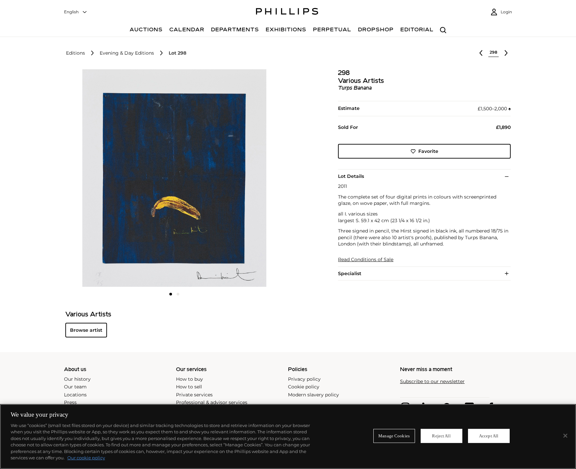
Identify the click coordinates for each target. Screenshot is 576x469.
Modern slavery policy (313, 395)
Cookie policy (303, 387)
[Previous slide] (101, 178)
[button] (172, 178)
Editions (75, 53)
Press (70, 402)
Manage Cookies (394, 435)
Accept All (488, 435)
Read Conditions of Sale (365, 259)
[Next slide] (247, 178)
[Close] (565, 435)
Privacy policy (304, 379)
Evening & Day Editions (127, 53)
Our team (75, 387)
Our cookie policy (86, 457)
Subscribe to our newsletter (432, 381)
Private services (194, 395)
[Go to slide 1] (170, 294)
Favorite (428, 151)
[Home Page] (287, 12)
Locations (75, 395)
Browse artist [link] (86, 330)
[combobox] (75, 12)
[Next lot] (506, 53)
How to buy (189, 379)
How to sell (189, 387)
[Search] (443, 30)
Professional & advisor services (211, 402)
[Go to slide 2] (178, 294)
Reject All (441, 435)
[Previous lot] (481, 53)
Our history (77, 379)
